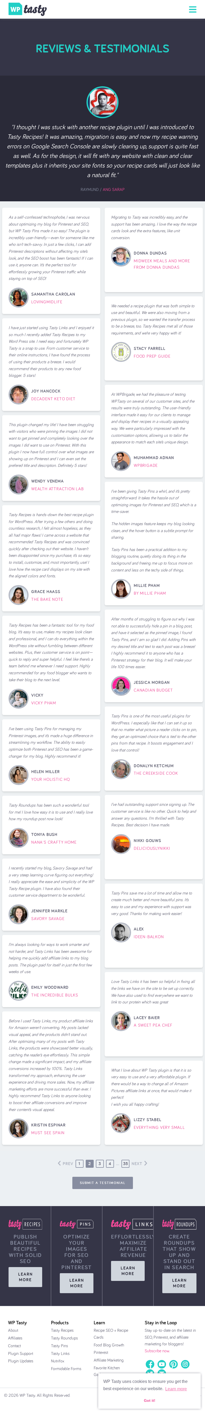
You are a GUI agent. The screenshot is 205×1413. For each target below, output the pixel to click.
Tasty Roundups (64, 1338)
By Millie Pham (150, 593)
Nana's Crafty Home (53, 842)
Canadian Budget (153, 690)
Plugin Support (20, 1353)
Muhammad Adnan (154, 457)
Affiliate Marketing (109, 1360)
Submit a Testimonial (102, 1183)
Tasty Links (60, 1353)
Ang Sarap (114, 189)
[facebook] (150, 1364)
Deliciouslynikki (152, 848)
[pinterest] (173, 1364)
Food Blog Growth (109, 1345)
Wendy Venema (47, 481)
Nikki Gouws (147, 840)
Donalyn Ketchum (154, 766)
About (13, 1330)
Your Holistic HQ (50, 779)
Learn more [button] (176, 1389)
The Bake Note (47, 599)
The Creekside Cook (156, 773)
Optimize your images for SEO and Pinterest (76, 1252)
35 (125, 1163)
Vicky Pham (43, 703)
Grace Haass (45, 591)
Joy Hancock (46, 391)
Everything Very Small (159, 1127)
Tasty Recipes (62, 1330)
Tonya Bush (44, 834)
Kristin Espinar (48, 1125)
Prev (68, 1163)
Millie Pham (147, 585)
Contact (14, 1346)
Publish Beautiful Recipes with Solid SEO (25, 1249)
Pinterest (101, 1352)
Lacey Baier (147, 1017)
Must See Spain (48, 1133)
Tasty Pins (59, 1346)
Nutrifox (57, 1361)
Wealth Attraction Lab (57, 489)
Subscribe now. (157, 1351)
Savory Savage (47, 919)
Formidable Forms (66, 1369)
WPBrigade (146, 465)
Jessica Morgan (152, 682)
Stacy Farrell (149, 348)
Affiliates (15, 1338)
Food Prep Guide (152, 356)
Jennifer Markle (49, 911)
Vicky (37, 695)
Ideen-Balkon (149, 937)
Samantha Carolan (53, 294)
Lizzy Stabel (147, 1119)
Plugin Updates (20, 1361)
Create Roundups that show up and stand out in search (179, 1252)
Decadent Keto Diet (53, 399)
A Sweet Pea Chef (153, 1025)
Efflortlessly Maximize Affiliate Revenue (133, 1246)
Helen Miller (45, 771)
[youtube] (161, 1364)
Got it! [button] (149, 1400)
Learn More (25, 1277)
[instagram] (185, 1364)
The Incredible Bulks (54, 995)
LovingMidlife (46, 302)
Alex (139, 929)
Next (137, 1163)
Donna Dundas (150, 253)
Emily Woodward (50, 987)
